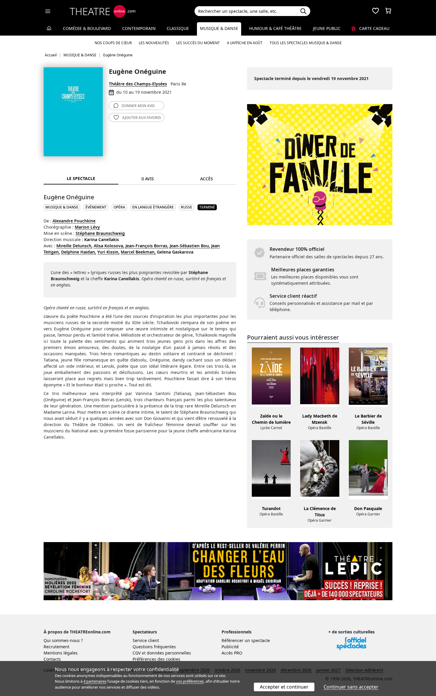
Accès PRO (232, 653)
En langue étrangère (153, 207)
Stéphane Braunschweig (100, 233)
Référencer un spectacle (246, 640)
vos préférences (190, 681)
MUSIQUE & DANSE (61, 207)
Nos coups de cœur (113, 42)
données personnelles (169, 653)
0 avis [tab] (147, 178)
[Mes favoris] (375, 11)
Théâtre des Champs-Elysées (138, 84)
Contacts (52, 659)
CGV (137, 653)
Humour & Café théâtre (275, 28)
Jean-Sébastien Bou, (190, 246)
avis (138, 105)
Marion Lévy (87, 227)
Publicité (230, 646)
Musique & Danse (219, 28)
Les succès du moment (198, 42)
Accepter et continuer (284, 687)
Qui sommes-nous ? (63, 640)
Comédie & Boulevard (87, 28)
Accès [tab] (206, 178)
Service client (146, 640)
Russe (186, 207)
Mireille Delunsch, (74, 246)
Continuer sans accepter (351, 687)
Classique (178, 28)
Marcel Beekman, (138, 252)
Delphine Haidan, (78, 252)
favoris (141, 117)
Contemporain (139, 28)
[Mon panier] (388, 11)
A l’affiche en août (244, 42)
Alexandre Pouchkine (74, 221)
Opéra (119, 207)
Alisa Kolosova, (109, 246)
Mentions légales (61, 653)
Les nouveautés (154, 42)
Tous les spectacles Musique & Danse (306, 42)
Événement (95, 207)
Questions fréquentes (154, 646)
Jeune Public (326, 28)
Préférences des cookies (156, 659)
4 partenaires (94, 681)
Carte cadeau (373, 28)
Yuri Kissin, (108, 252)
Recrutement (56, 646)
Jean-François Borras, (146, 246)
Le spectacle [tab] (81, 178)
